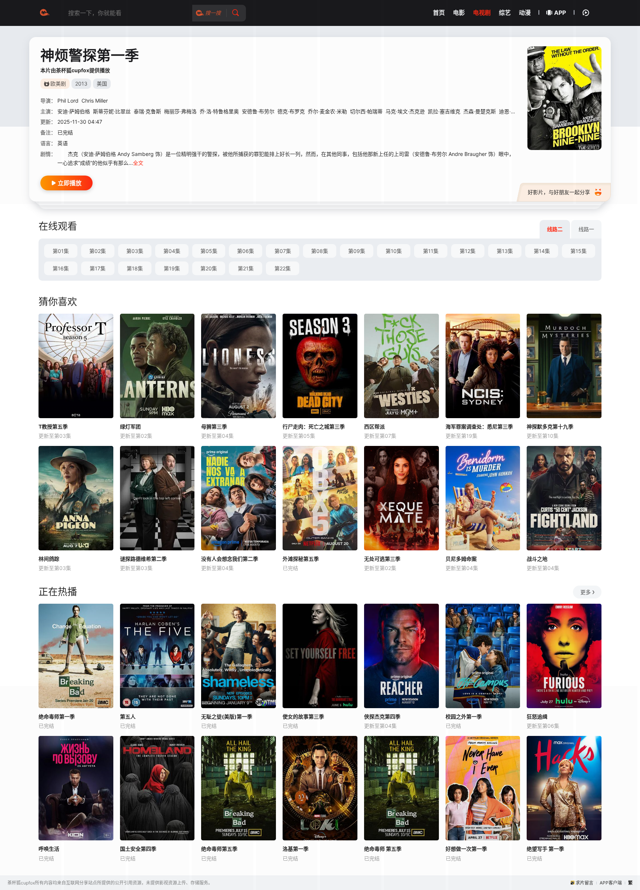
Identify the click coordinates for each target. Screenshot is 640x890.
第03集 (134, 251)
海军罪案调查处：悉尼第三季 (479, 426)
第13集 (505, 251)
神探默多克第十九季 (550, 426)
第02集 (97, 251)
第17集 (98, 268)
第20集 (208, 268)
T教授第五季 (53, 426)
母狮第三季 (214, 426)
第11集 (431, 251)
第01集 (61, 251)
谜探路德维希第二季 (143, 559)
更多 (585, 592)
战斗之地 (537, 559)
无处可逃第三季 (382, 559)
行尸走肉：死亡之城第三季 (314, 426)
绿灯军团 (130, 426)
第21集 (246, 268)
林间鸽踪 (49, 559)
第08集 (319, 251)
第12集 (468, 251)
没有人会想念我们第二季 (229, 559)
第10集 (394, 251)
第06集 (245, 251)
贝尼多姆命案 (461, 559)
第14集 (542, 251)
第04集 (171, 251)
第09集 (356, 251)
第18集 (135, 268)
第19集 (172, 268)
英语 (62, 143)
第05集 (208, 251)
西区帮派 (374, 426)
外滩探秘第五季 (301, 559)
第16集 (61, 268)
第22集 (282, 268)
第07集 (282, 251)
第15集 (578, 251)
